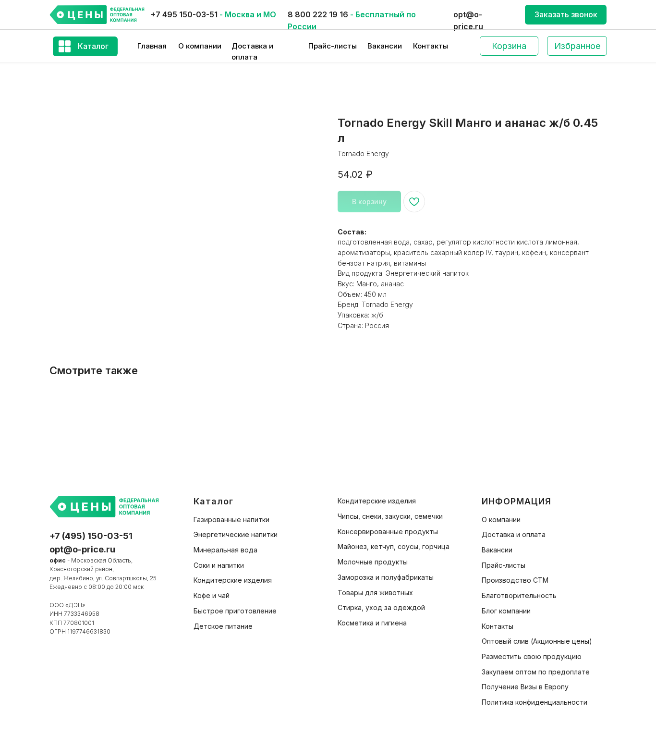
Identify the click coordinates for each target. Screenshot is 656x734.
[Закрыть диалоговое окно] (641, 15)
